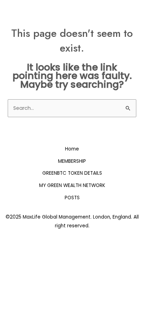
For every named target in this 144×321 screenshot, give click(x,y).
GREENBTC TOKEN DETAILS (72, 173)
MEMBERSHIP (72, 161)
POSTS (72, 197)
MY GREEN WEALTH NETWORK (72, 185)
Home (72, 149)
